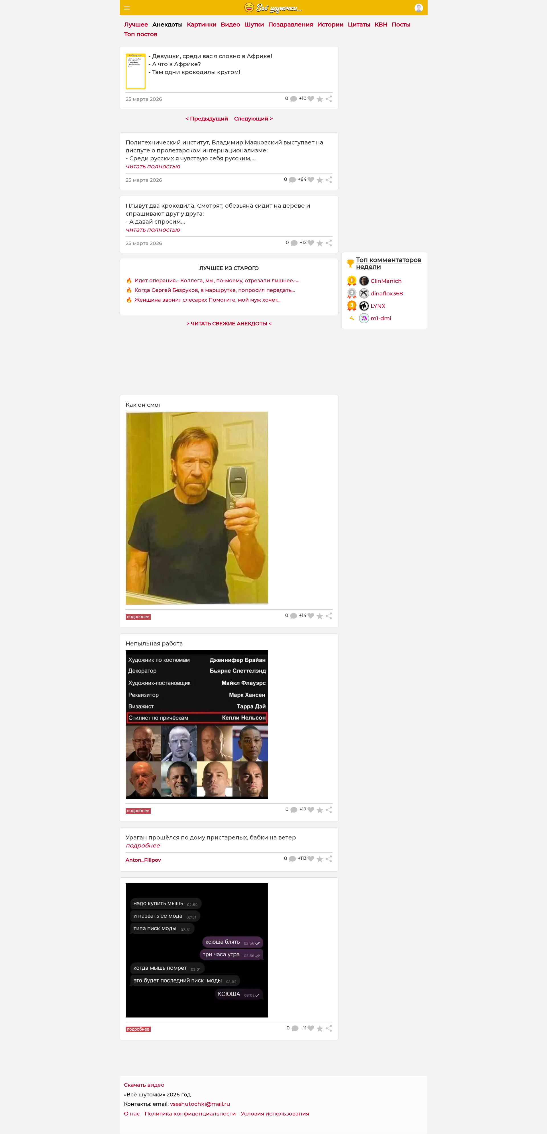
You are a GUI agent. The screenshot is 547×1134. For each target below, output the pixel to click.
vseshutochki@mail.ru (200, 1104)
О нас (132, 1113)
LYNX (378, 306)
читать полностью (153, 166)
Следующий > (253, 118)
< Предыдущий (206, 118)
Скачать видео (144, 1085)
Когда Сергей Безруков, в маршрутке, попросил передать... (214, 290)
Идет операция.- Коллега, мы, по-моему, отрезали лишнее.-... (216, 280)
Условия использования (275, 1113)
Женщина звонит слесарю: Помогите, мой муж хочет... (207, 300)
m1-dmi (381, 318)
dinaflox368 (387, 293)
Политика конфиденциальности (190, 1113)
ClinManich (386, 280)
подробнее (143, 845)
